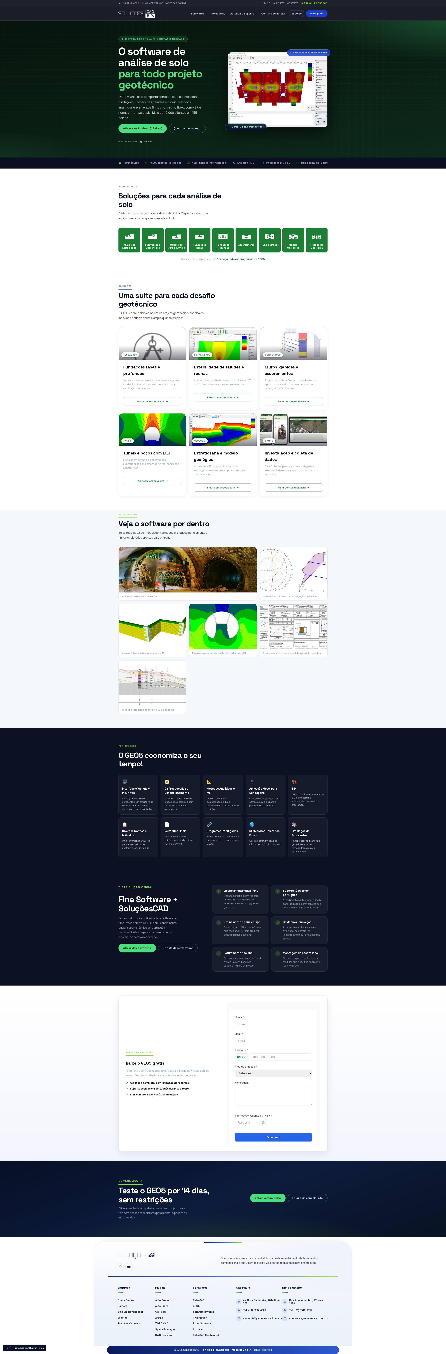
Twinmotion (200, 1317)
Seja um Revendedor (130, 1311)
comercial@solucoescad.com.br (165, 3)
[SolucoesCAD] (136, 1255)
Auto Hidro (161, 1306)
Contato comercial (273, 13)
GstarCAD (198, 1300)
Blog (267, 3)
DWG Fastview (163, 1335)
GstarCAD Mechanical (206, 1335)
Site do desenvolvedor (178, 948)
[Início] (139, 14)
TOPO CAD (161, 1323)
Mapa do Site (240, 1349)
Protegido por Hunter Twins (29, 1347)
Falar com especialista (150, 401)
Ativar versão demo (268, 1198)
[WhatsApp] (120, 1266)
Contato (293, 3)
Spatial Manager (165, 1329)
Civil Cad (160, 1311)
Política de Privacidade (215, 1349)
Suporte (278, 3)
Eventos (122, 1317)
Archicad (198, 1329)
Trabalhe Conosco (316, 3)
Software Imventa (203, 1311)
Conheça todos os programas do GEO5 (241, 259)
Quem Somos (126, 1300)
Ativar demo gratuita (137, 948)
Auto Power (162, 1300)
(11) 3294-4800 (130, 3)
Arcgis (159, 1317)
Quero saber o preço (187, 128)
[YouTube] (128, 1266)
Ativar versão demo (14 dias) (142, 128)
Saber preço (316, 13)
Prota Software (202, 1323)
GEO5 (196, 1306)
